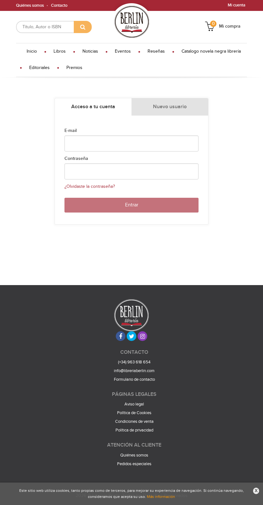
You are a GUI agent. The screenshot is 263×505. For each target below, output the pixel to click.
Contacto (59, 5)
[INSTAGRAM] (142, 336)
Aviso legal (134, 404)
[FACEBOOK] (120, 336)
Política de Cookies (134, 412)
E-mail (70, 130)
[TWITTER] (131, 336)
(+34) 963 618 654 (134, 362)
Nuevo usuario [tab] (170, 107)
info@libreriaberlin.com (134, 370)
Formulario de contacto (134, 379)
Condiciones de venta (134, 421)
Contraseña (76, 158)
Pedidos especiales (134, 463)
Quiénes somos (30, 5)
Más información (161, 496)
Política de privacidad (134, 430)
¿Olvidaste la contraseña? (89, 186)
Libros (60, 51)
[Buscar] (83, 27)
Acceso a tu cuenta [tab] (93, 107)
